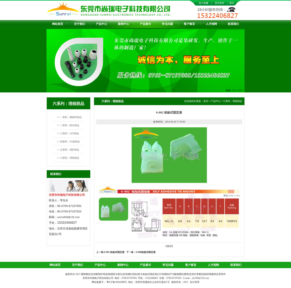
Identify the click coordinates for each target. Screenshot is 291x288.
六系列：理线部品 (232, 101)
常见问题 (167, 23)
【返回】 (169, 246)
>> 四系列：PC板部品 (68, 141)
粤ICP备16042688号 (117, 282)
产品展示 (145, 23)
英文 (231, 3)
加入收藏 (203, 3)
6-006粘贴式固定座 (146, 252)
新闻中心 (123, 23)
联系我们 (233, 23)
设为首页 (219, 3)
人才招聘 (211, 23)
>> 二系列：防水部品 (68, 125)
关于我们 (79, 23)
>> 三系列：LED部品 (68, 133)
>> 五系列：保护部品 (68, 149)
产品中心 (101, 23)
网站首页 (57, 23)
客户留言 (189, 23)
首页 (205, 101)
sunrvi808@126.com (68, 217)
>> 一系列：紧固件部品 (69, 117)
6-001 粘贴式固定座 (114, 252)
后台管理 (194, 282)
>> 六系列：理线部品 (68, 157)
